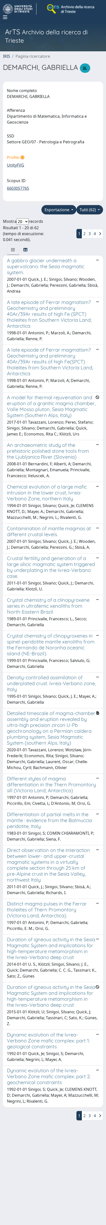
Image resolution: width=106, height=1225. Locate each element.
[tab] (13, 250)
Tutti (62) (88, 209)
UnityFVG (15, 165)
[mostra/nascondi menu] (5, 17)
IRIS (6, 56)
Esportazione (57, 209)
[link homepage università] (71, 9)
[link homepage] (19, 9)
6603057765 (18, 188)
